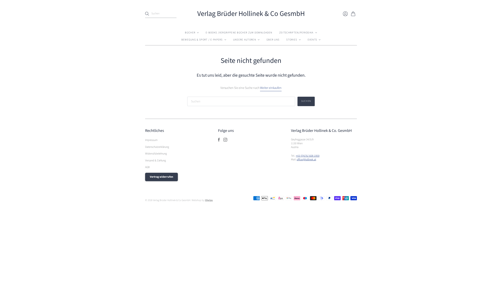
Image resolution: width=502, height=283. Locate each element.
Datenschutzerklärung (157, 147)
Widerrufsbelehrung (156, 154)
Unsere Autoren (244, 39)
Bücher (190, 32)
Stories (291, 39)
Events (312, 39)
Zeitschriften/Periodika (296, 32)
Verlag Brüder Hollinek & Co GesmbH (251, 14)
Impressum (151, 140)
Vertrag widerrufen (161, 177)
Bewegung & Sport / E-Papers (202, 39)
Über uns (272, 39)
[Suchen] (147, 14)
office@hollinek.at (306, 160)
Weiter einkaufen (271, 88)
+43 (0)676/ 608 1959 (307, 156)
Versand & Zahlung (155, 161)
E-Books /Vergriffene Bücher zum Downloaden (239, 32)
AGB (147, 167)
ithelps (209, 200)
